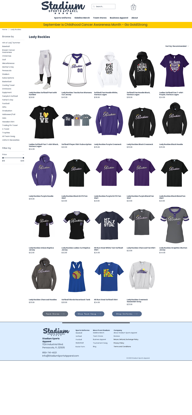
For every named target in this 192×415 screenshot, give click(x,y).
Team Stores (98, 336)
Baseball (79, 333)
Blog (94, 346)
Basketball (80, 343)
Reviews (117, 336)
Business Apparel (99, 339)
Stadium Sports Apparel (51, 340)
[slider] (3, 157)
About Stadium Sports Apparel (125, 333)
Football (79, 339)
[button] (133, 7)
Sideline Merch (98, 333)
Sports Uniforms (82, 330)
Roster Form (80, 347)
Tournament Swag (100, 343)
